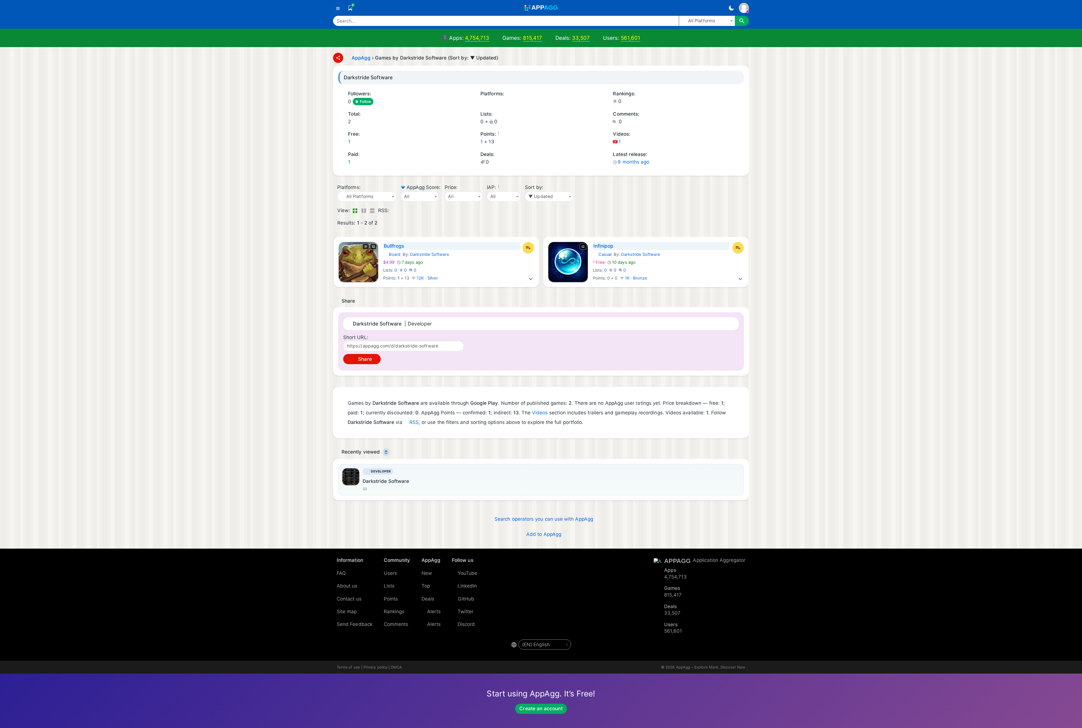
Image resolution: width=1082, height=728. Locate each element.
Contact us (349, 599)
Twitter (466, 611)
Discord (466, 624)
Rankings (394, 611)
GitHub (466, 599)
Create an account (540, 708)
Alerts (434, 611)
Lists (389, 586)
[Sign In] (744, 8)
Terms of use (348, 667)
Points (391, 599)
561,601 (630, 38)
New (427, 573)
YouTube (468, 573)
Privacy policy (375, 667)
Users (390, 573)
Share (364, 359)
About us (347, 586)
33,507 (581, 38)
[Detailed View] (363, 210)
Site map (347, 611)
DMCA (396, 667)
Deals (428, 599)
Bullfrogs (394, 246)
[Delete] (386, 452)
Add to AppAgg (543, 534)
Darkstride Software (429, 254)
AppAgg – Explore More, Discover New (710, 667)
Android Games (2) (482, 102)
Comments (396, 624)
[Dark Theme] (731, 8)
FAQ (341, 573)
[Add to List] (528, 247)
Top (426, 586)
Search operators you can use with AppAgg (544, 519)
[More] (531, 278)
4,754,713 (477, 38)
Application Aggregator (719, 560)
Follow (365, 101)
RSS (414, 422)
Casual (602, 254)
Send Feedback (355, 624)
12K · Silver (427, 278)
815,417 (532, 38)
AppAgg (361, 58)
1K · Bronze (636, 278)
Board (391, 254)
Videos (540, 412)
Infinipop (603, 246)
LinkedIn (467, 586)
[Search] (742, 21)
